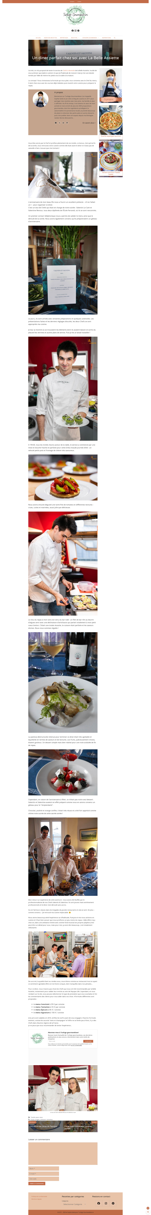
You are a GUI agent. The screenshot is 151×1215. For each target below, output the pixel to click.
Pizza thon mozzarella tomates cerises (78, 1127)
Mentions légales (36, 1199)
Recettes (74, 38)
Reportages (64, 38)
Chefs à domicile (69, 70)
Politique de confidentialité (39, 1196)
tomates (50, 1119)
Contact (79, 1)
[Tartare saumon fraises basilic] (111, 176)
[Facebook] (73, 30)
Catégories (65, 1201)
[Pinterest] (78, 30)
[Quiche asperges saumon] (111, 140)
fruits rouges (35, 1119)
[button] (114, 38)
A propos (72, 1)
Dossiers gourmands (89, 38)
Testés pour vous (37, 1117)
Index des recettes (50, 38)
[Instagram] (75, 30)
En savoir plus (88, 123)
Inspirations (106, 38)
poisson (43, 1119)
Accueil (38, 38)
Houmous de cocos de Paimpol (43, 1126)
